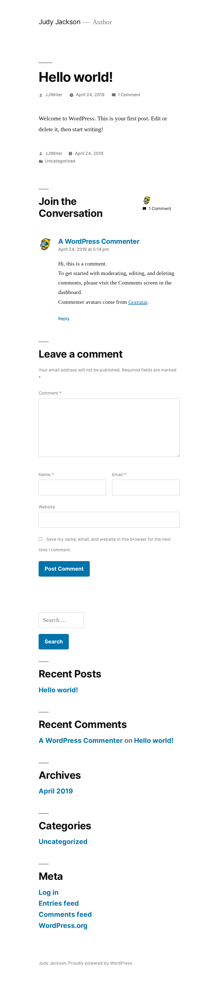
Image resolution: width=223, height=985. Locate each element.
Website (47, 506)
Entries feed (59, 903)
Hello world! (58, 690)
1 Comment (129, 94)
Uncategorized (60, 161)
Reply (64, 318)
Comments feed (65, 914)
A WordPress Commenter (81, 740)
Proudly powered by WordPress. (100, 963)
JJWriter (53, 94)
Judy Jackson (59, 22)
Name (46, 474)
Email (119, 474)
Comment (50, 393)
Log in (48, 892)
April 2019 (56, 791)
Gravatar (137, 302)
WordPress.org (63, 925)
